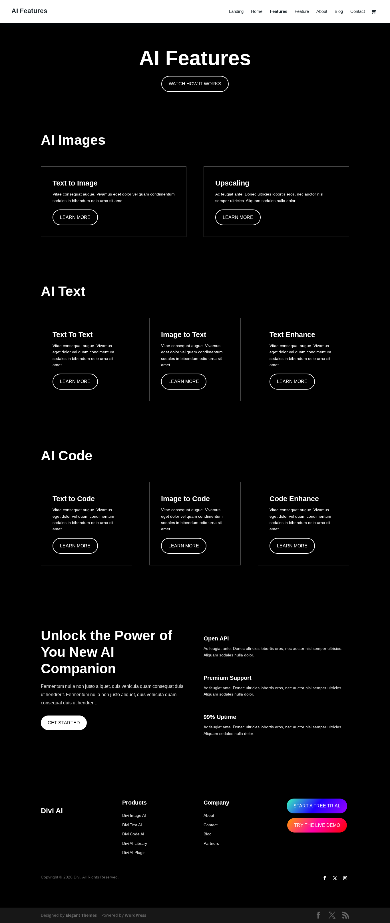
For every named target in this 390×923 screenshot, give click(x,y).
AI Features (29, 11)
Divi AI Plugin (134, 852)
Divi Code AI (133, 834)
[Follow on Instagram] (345, 878)
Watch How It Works (195, 83)
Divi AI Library (134, 843)
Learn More (75, 217)
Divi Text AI (132, 825)
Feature (302, 11)
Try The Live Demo (317, 825)
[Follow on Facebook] (325, 878)
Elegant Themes (81, 915)
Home (256, 11)
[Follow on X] (335, 878)
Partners (211, 843)
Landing (236, 11)
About (321, 11)
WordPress (135, 915)
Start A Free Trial (316, 805)
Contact (357, 11)
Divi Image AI (134, 815)
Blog (339, 11)
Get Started (64, 722)
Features (278, 11)
